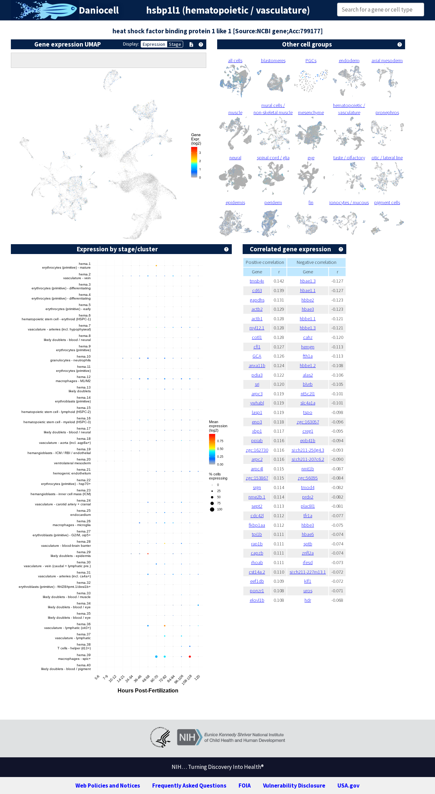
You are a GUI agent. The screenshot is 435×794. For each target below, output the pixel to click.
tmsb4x (257, 281)
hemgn (307, 347)
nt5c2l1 (308, 394)
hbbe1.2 (308, 365)
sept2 (256, 506)
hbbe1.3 (308, 328)
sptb (307, 544)
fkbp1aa (257, 525)
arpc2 (257, 459)
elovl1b (257, 600)
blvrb (308, 384)
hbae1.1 (308, 290)
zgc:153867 (257, 478)
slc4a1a (307, 403)
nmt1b (307, 469)
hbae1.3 (308, 281)
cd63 (257, 290)
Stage (175, 44)
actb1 (257, 318)
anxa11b (257, 365)
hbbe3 (307, 525)
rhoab (257, 562)
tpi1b (257, 534)
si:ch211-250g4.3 (308, 450)
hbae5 (308, 534)
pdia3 (257, 375)
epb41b (307, 440)
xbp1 (257, 431)
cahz (308, 337)
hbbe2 (307, 300)
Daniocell (99, 10)
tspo (307, 412)
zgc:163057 (308, 422)
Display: (131, 44)
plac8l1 (308, 506)
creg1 (307, 431)
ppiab (257, 440)
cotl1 (257, 337)
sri (257, 384)
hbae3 (308, 309)
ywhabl (257, 403)
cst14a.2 (257, 572)
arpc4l (257, 469)
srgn (257, 487)
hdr (307, 600)
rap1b (257, 544)
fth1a (308, 356)
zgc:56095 (308, 478)
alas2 (308, 375)
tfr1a (307, 515)
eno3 (257, 422)
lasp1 (257, 412)
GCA (257, 356)
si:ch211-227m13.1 (308, 572)
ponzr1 (257, 591)
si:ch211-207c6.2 (308, 459)
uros (307, 591)
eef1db (257, 581)
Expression (154, 44)
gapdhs (257, 300)
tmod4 (307, 487)
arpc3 (257, 394)
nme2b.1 (256, 497)
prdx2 (307, 497)
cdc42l (257, 515)
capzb (257, 553)
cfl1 (257, 347)
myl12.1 (256, 328)
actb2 (257, 309)
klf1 (307, 581)
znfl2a (308, 553)
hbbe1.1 (308, 318)
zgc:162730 (257, 450)
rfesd (308, 562)
